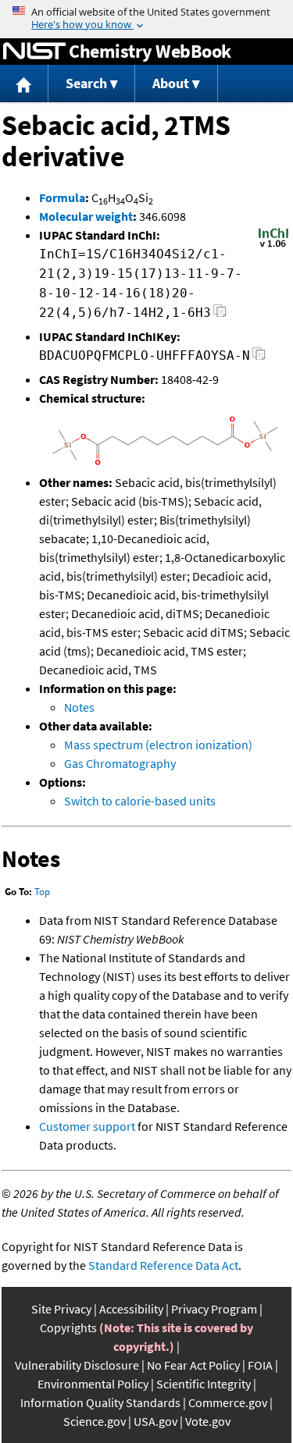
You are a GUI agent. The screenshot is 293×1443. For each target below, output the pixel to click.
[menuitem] (24, 84)
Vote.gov (207, 1421)
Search (86, 83)
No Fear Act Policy (193, 1365)
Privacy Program (214, 1309)
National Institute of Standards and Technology (34, 51)
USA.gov (155, 1421)
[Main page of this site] (24, 84)
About (170, 83)
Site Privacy (61, 1309)
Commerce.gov (227, 1402)
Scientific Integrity (203, 1383)
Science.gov (94, 1421)
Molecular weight (86, 216)
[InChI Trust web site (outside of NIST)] (273, 246)
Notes (79, 707)
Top (42, 891)
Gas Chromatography (120, 763)
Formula (62, 197)
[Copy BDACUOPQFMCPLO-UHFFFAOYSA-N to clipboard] (259, 358)
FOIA (260, 1365)
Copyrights (68, 1327)
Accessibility (131, 1309)
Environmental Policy (93, 1383)
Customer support (87, 1126)
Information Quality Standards (100, 1402)
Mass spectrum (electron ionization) (158, 744)
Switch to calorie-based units (140, 801)
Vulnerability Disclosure (77, 1365)
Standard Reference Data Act (163, 1265)
